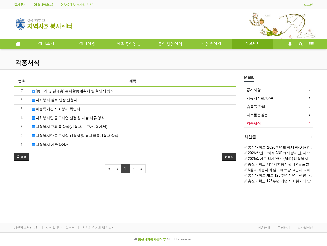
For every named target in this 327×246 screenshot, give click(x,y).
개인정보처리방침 (26, 227)
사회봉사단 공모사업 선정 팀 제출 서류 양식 (70, 118)
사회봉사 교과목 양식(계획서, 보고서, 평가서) (71, 127)
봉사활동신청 (170, 44)
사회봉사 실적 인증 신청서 (56, 100)
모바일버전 (305, 227)
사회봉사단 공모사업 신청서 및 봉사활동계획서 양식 (76, 136)
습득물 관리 (256, 107)
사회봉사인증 (128, 44)
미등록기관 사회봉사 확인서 (57, 109)
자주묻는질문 (257, 115)
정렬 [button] (230, 157)
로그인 (308, 4)
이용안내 (264, 227)
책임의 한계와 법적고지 (98, 227)
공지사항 (254, 90)
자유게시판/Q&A (260, 98)
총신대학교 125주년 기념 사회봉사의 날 (279, 181)
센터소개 (46, 44)
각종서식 (27, 62)
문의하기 (284, 227)
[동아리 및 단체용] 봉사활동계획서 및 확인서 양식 (74, 91)
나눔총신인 (211, 44)
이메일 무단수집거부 (60, 227)
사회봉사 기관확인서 (52, 145)
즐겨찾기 (20, 4)
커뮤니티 (252, 44)
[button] (21, 157)
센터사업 (87, 44)
